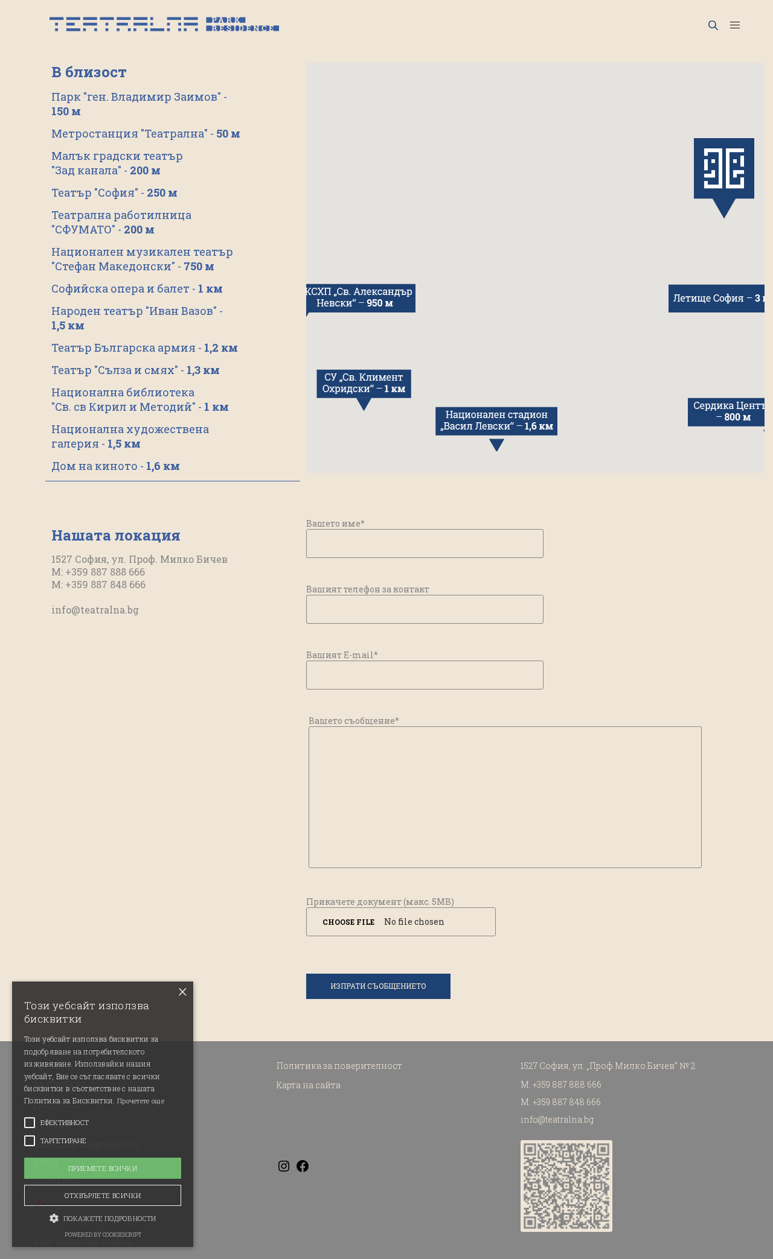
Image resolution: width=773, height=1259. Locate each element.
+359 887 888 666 (567, 1084)
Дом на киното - (115, 465)
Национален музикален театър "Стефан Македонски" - (142, 258)
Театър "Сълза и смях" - (135, 370)
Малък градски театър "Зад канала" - (117, 162)
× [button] (182, 992)
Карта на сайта (309, 1085)
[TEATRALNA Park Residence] (164, 24)
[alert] (102, 1114)
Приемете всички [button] (102, 1168)
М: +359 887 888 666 (98, 571)
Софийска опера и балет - (137, 288)
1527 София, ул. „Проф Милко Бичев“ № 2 (608, 1065)
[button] (102, 1217)
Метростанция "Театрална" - (145, 133)
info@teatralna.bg (95, 609)
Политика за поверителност (339, 1065)
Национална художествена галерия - (130, 436)
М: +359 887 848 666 (98, 584)
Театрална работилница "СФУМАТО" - (121, 222)
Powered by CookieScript (103, 1234)
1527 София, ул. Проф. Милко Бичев (139, 559)
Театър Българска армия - (144, 347)
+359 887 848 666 (567, 1102)
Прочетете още (140, 1100)
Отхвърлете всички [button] (103, 1195)
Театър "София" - (114, 192)
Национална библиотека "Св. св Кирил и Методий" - (140, 399)
